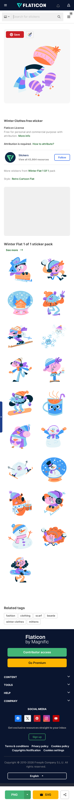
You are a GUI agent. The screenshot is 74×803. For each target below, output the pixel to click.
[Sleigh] (20, 270)
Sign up (37, 736)
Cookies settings (53, 750)
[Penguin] (20, 436)
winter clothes (15, 621)
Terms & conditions (17, 746)
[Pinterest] (37, 718)
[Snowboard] (20, 403)
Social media (37, 709)
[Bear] (20, 503)
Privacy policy (40, 746)
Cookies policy (60, 746)
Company (10, 701)
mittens (33, 621)
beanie (51, 615)
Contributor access (37, 652)
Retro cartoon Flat (23, 178)
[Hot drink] (54, 403)
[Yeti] (54, 303)
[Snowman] (54, 436)
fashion (10, 615)
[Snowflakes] (54, 336)
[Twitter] (27, 718)
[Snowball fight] (54, 270)
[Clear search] (50, 17)
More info (24, 135)
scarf (39, 615)
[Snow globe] (20, 303)
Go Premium (37, 663)
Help (7, 692)
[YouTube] (56, 718)
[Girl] (20, 370)
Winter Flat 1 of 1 (38, 170)
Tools (8, 684)
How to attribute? (43, 143)
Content (10, 677)
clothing (25, 615)
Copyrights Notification (26, 750)
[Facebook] (18, 718)
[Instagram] (46, 718)
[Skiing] (20, 336)
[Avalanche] (20, 470)
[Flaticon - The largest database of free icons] (32, 5)
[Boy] (54, 370)
